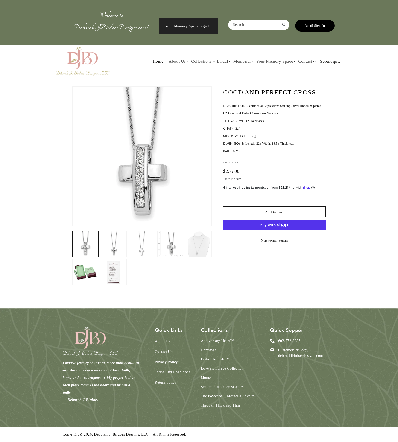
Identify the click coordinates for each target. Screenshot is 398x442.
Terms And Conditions (172, 372)
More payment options (274, 240)
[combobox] (258, 25)
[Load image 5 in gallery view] (199, 244)
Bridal (222, 61)
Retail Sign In (315, 25)
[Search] (284, 25)
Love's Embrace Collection (222, 368)
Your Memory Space (274, 61)
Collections (201, 61)
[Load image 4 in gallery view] (170, 244)
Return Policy (166, 382)
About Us (177, 61)
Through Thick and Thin (220, 405)
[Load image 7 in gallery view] (114, 272)
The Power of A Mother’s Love (227, 396)
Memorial (242, 61)
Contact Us (164, 352)
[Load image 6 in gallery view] (85, 272)
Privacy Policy (166, 362)
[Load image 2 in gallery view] (114, 244)
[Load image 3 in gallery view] (142, 244)
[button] (177, 61)
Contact (305, 61)
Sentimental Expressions (222, 387)
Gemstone (209, 350)
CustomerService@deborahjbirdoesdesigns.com (300, 352)
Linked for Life (215, 359)
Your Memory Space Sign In (188, 26)
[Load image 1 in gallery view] (85, 244)
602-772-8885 (289, 341)
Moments (208, 378)
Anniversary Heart (217, 341)
